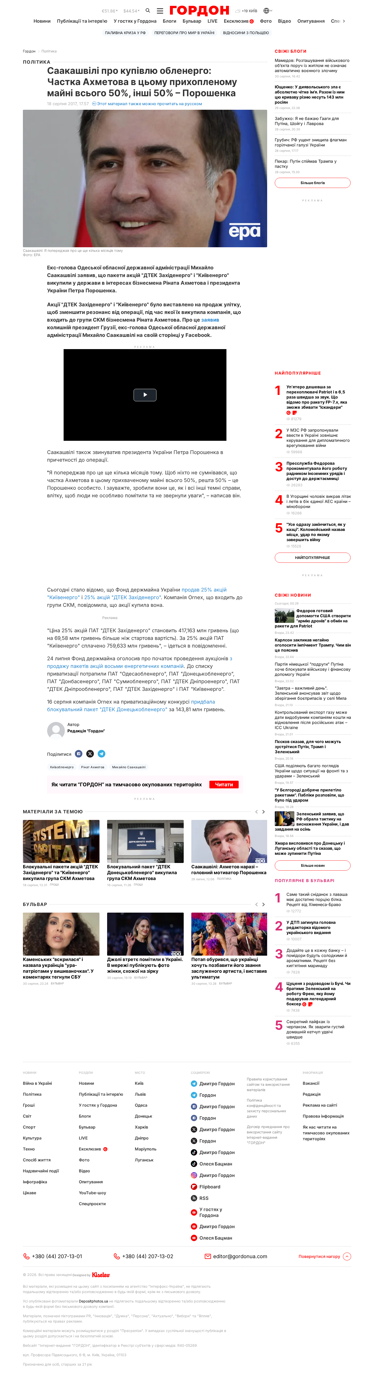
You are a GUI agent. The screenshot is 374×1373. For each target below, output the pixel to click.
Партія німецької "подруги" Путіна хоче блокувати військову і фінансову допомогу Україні (313, 669)
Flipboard (209, 1186)
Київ (139, 1083)
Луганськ (144, 1159)
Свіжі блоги (291, 51)
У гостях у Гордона (135, 21)
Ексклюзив (237, 21)
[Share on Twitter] (90, 754)
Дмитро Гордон (217, 1083)
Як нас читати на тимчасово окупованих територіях (326, 1132)
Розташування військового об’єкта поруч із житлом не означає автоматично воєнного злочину (312, 65)
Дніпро (142, 1138)
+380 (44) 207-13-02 (147, 1256)
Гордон (29, 51)
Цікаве (29, 1192)
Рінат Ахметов (92, 767)
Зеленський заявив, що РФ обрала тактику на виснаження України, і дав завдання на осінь (312, 821)
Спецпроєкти (92, 1203)
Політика (49, 51)
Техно (29, 1148)
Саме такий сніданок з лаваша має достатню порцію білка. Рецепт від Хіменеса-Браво (317, 899)
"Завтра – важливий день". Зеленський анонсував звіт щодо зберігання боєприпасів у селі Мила (311, 693)
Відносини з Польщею (246, 33)
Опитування (311, 21)
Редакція (312, 1094)
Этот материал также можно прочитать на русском (149, 103)
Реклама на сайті (320, 1105)
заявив (210, 320)
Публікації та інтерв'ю (82, 21)
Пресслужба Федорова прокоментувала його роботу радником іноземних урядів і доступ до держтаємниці (316, 471)
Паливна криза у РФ (125, 33)
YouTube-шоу (92, 1192)
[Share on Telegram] (101, 754)
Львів (140, 1094)
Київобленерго (62, 767)
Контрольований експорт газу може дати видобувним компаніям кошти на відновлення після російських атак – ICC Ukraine (313, 720)
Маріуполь (145, 1148)
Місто (140, 1073)
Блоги (169, 21)
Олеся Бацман (215, 1163)
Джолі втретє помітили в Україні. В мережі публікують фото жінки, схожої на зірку (145, 965)
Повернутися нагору (319, 1256)
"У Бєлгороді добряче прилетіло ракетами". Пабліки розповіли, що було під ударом (309, 795)
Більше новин (313, 865)
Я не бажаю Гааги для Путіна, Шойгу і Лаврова (307, 121)
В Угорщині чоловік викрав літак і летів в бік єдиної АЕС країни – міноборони (318, 501)
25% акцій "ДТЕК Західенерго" (122, 597)
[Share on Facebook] (78, 754)
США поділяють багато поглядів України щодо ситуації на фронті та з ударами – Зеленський (311, 770)
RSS (204, 1198)
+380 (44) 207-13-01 (57, 1256)
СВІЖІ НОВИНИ (293, 595)
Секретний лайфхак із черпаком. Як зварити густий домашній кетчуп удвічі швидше (315, 1029)
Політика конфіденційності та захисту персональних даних (266, 1108)
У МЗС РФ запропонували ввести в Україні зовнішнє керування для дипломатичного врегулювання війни (318, 438)
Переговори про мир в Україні (184, 33)
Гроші (54, 884)
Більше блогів (313, 183)
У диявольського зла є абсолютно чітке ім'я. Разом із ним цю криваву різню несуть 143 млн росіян (309, 94)
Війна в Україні (37, 1083)
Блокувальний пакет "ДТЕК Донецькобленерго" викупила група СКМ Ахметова (142, 872)
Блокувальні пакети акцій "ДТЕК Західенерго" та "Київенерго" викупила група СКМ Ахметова (60, 872)
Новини (42, 21)
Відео (284, 21)
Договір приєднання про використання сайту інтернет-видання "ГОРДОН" (268, 1134)
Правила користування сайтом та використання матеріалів (268, 1084)
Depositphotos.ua (93, 1301)
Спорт (29, 1127)
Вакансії (311, 1083)
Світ (27, 1116)
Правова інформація (323, 1116)
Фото (266, 21)
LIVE (213, 21)
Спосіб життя (37, 1159)
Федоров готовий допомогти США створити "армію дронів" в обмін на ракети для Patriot (313, 618)
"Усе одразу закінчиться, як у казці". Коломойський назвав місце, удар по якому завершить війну (316, 532)
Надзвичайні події (41, 1170)
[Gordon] (199, 11)
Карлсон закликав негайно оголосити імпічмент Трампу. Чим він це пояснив (313, 645)
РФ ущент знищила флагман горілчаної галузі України (311, 142)
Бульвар (192, 21)
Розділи (86, 1073)
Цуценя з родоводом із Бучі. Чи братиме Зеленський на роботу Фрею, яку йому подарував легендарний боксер (318, 993)
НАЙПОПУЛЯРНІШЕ (298, 373)
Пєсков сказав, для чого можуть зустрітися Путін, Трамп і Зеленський (308, 746)
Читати (224, 784)
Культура (32, 1138)
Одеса (141, 1105)
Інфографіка (35, 1181)
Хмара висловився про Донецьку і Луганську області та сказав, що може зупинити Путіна (310, 848)
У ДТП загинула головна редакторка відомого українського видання (311, 927)
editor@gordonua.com (240, 1256)
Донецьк (143, 1116)
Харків (141, 1127)
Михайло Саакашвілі (129, 767)
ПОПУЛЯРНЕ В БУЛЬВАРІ (305, 880)
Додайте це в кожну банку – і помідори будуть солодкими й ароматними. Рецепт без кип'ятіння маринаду (316, 958)
